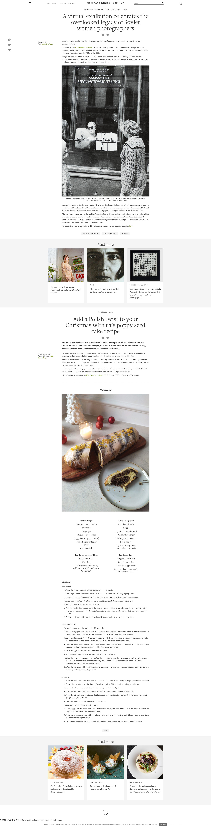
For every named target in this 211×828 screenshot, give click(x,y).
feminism (125, 234)
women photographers (90, 234)
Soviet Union (99, 9)
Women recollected (139, 285)
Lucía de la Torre (47, 44)
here (131, 226)
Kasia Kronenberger (45, 357)
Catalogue (52, 3)
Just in (107, 9)
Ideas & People (116, 9)
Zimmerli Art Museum (83, 47)
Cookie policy (154, 824)
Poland (110, 312)
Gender (124, 9)
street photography (110, 234)
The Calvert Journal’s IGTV (96, 375)
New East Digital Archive (105, 3)
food (105, 731)
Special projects (68, 3)
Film (92, 285)
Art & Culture (89, 9)
